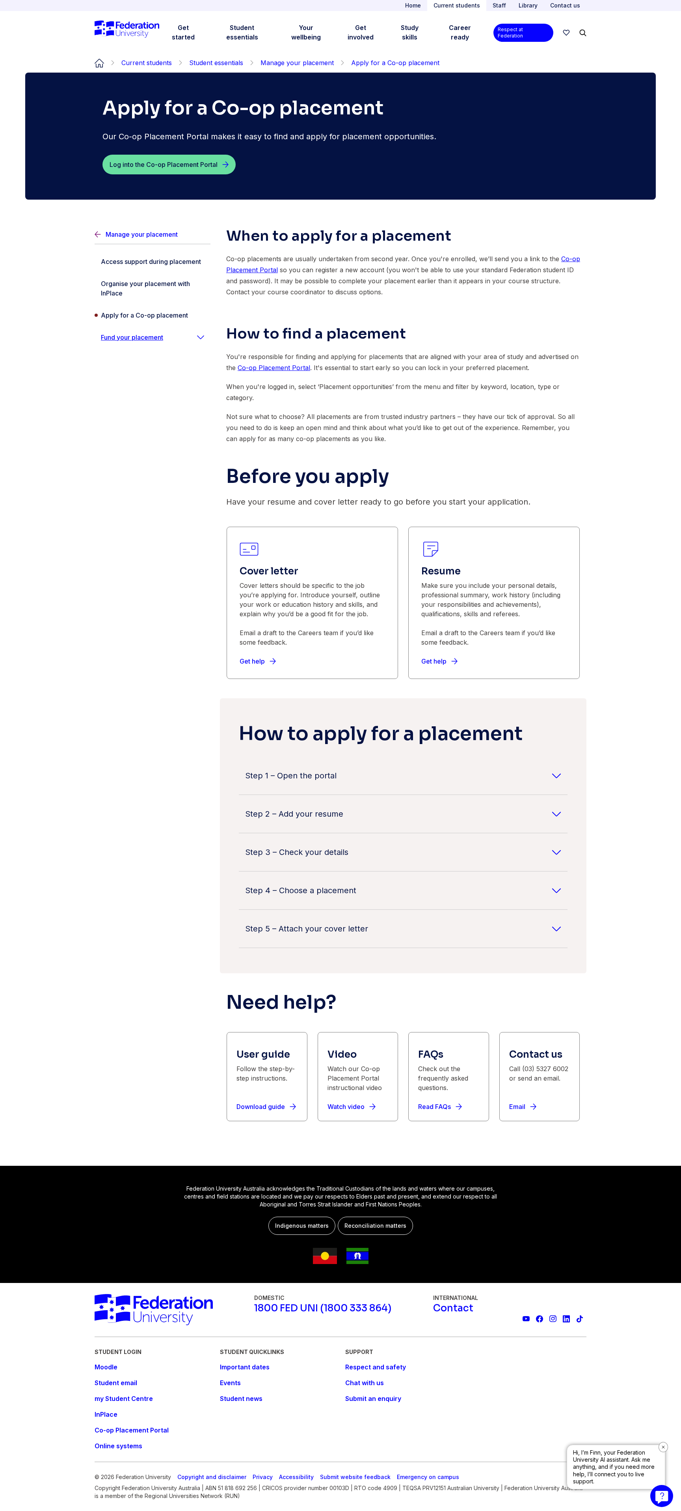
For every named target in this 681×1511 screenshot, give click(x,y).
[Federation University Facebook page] (539, 1319)
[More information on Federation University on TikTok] (579, 1319)
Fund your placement (132, 337)
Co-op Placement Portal (274, 368)
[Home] (127, 33)
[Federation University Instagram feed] (553, 1319)
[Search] (582, 33)
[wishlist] (566, 33)
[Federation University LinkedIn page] (566, 1319)
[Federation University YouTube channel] (526, 1319)
